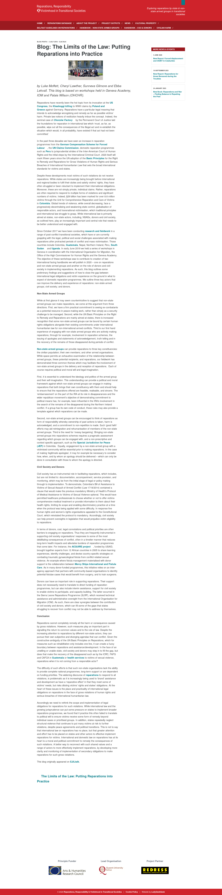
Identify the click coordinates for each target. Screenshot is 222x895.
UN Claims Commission (65, 147)
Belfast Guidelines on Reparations (56, 27)
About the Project (86, 23)
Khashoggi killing (62, 106)
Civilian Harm (164, 27)
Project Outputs (111, 23)
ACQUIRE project (81, 546)
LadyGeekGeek (158, 891)
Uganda (56, 248)
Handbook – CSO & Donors (138, 27)
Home (40, 23)
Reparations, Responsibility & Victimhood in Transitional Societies (93, 891)
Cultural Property (145, 23)
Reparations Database (59, 23)
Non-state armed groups (50, 349)
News (127, 23)
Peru (48, 151)
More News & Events (164, 49)
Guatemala (72, 245)
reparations (92, 675)
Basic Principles (95, 158)
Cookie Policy (132, 891)
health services (75, 657)
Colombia (44, 203)
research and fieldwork (97, 231)
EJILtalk (74, 761)
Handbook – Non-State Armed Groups (99, 27)
